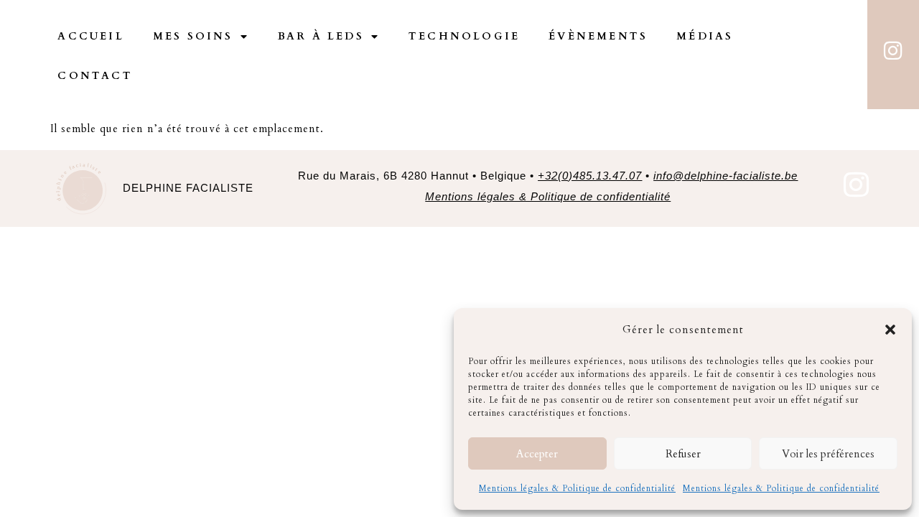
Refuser (683, 454)
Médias (704, 36)
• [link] (720, 175)
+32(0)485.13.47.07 (590, 175)
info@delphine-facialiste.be (725, 175)
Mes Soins (193, 36)
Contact (94, 76)
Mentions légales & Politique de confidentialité (577, 488)
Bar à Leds (321, 36)
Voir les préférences (828, 454)
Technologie (464, 36)
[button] (890, 329)
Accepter (537, 454)
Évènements (598, 36)
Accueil (90, 36)
